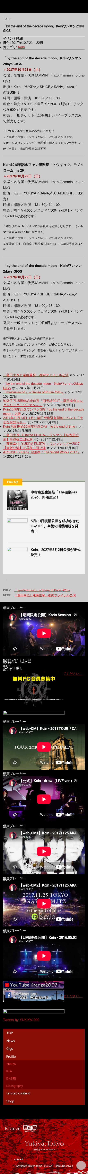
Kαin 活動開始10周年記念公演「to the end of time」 (40, 426)
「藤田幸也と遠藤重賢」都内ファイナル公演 (36, 375)
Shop (10, 1101)
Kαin (21, 47)
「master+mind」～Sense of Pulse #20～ (33, 392)
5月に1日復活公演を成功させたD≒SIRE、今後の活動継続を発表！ (55, 526)
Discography (14, 1085)
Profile (11, 1056)
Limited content (18, 1093)
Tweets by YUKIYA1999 (21, 1020)
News (10, 1041)
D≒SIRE (11, 1078)
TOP (9, 1033)
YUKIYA (11, 1064)
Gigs (9, 1048)
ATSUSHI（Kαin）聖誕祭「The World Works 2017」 (41, 452)
